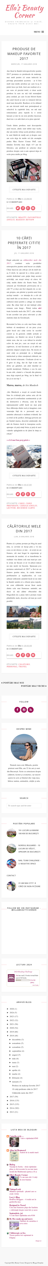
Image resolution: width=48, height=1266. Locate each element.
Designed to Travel (17, 1205)
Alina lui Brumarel (17, 1150)
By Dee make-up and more (21, 1218)
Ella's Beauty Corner (24, 11)
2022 (12, 1020)
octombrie (16, 1047)
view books (35, 985)
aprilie (14, 1070)
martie (14, 1074)
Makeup (20, 220)
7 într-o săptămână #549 (29, 1138)
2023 (12, 1016)
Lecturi (11, 508)
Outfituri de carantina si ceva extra (29, 1222)
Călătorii (24, 664)
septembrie (16, 1051)
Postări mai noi (13, 683)
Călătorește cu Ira (17, 1232)
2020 (12, 1027)
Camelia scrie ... (16, 1136)
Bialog (12, 1164)
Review (30, 220)
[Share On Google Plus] (28, 208)
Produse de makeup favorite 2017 (24, 53)
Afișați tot (38, 1241)
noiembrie (16, 1043)
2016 (12, 1100)
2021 (12, 1024)
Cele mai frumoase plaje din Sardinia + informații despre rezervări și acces (23, 1208)
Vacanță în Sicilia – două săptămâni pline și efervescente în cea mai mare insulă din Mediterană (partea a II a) (23, 1169)
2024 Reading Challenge (23, 971)
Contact (11, 875)
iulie (14, 1058)
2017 (12, 1096)
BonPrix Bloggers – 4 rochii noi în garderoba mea (22, 1200)
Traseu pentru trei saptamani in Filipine (21, 1236)
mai (13, 1066)
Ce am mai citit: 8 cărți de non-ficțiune (28, 1178)
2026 (12, 1008)
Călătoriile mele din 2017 (24, 528)
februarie (15, 1077)
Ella (17, 975)
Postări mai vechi (33, 686)
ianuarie (15, 1081)
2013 (12, 1112)
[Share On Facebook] (23, 208)
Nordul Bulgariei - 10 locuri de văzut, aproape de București (29, 848)
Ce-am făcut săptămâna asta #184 (22, 1215)
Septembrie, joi (16, 1213)
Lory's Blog (14, 1197)
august (15, 1054)
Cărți (21, 503)
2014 (12, 1108)
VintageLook (15, 1189)
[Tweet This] (18, 208)
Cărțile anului (28, 506)
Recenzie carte (26, 508)
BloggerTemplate (38, 1263)
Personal (12, 666)
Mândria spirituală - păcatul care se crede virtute (22, 1192)
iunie (14, 1062)
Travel (23, 666)
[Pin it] (33, 208)
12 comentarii (14, 202)
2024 (12, 1012)
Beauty (22, 217)
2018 (12, 1035)
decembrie (16, 1039)
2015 (12, 1104)
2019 (12, 1031)
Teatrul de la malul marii (29, 1152)
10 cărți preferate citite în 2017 (24, 243)
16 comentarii (14, 488)
